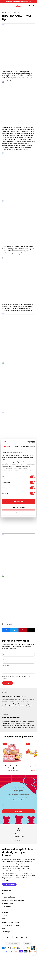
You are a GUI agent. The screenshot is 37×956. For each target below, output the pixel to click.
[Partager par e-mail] (31, 630)
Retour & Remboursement (11, 925)
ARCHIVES (16, 12)
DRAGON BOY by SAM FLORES (14, 696)
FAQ (3, 919)
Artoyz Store (6, 891)
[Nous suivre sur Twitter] (8, 937)
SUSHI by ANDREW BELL (11, 717)
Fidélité (4, 928)
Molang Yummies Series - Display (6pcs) (13, 767)
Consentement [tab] (6, 446)
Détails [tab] (16, 446)
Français (26, 943)
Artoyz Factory (7, 903)
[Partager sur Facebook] (6, 630)
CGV (3, 894)
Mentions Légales (8, 897)
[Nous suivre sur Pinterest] (17, 937)
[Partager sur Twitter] (14, 630)
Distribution (6, 907)
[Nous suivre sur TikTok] (26, 937)
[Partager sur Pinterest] (23, 630)
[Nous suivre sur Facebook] (3, 937)
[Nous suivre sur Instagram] (12, 937)
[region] (18, 833)
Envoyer (7, 683)
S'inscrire (18, 811)
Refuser (18, 513)
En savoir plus (30, 1)
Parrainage (6, 932)
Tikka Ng (29, 310)
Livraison (5, 916)
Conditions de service (22, 647)
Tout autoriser (18, 501)
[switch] (32, 482)
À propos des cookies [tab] (28, 446)
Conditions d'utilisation (10, 922)
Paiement (5, 912)
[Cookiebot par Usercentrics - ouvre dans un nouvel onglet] (27, 442)
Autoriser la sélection (18, 507)
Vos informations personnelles (13, 900)
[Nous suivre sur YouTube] (22, 937)
